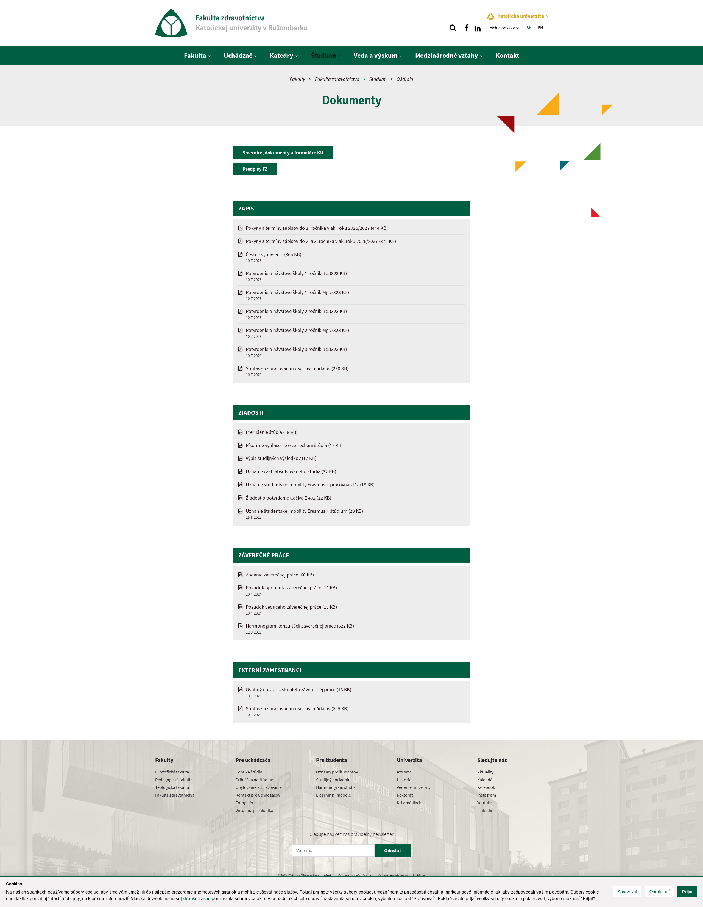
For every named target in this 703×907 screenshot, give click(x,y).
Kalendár (485, 779)
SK (528, 27)
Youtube (485, 802)
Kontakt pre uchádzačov (258, 795)
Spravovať (627, 891)
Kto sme (404, 772)
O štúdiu (405, 79)
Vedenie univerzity (414, 787)
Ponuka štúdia (249, 772)
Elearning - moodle (333, 795)
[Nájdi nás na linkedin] (477, 27)
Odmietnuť (659, 891)
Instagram (486, 795)
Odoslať (392, 850)
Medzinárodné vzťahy (446, 55)
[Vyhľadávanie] (452, 27)
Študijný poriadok (332, 779)
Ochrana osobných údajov (355, 875)
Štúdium (323, 55)
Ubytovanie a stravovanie (259, 787)
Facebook (486, 787)
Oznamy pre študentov (337, 772)
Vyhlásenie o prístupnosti (394, 875)
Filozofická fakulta (172, 772)
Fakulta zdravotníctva (337, 79)
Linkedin (485, 810)
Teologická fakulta (172, 787)
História (404, 779)
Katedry (281, 55)
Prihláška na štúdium (255, 779)
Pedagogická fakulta (174, 779)
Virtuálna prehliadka (254, 810)
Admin (421, 875)
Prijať (687, 891)
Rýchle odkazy (502, 27)
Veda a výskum (376, 55)
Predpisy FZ (254, 169)
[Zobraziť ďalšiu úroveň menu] (518, 28)
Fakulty (297, 79)
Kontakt (507, 55)
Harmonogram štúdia (336, 787)
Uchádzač (238, 55)
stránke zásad (197, 898)
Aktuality (485, 772)
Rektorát (405, 795)
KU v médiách (409, 802)
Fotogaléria (246, 802)
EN (540, 27)
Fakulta (195, 55)
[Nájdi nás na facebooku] (466, 27)
